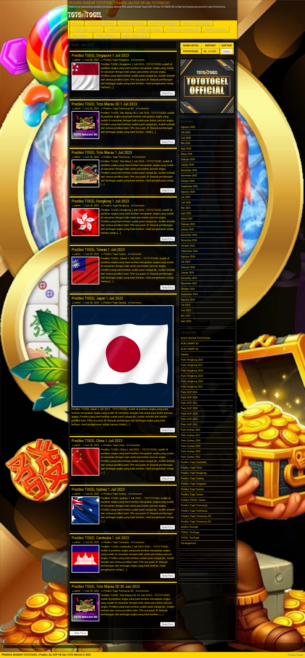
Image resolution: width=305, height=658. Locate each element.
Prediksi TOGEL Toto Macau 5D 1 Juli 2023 (104, 104)
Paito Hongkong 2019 (192, 376)
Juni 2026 (186, 138)
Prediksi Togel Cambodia (100, 23)
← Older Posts (78, 633)
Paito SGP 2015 (189, 392)
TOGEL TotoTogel (190, 532)
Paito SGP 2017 (189, 403)
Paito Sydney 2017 (190, 435)
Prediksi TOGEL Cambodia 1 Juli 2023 (100, 538)
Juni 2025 (186, 202)
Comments (139, 60)
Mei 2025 (185, 208)
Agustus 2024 (188, 256)
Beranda (77, 23)
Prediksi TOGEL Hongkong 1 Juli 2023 (100, 201)
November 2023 (189, 283)
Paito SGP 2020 (189, 419)
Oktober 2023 (188, 289)
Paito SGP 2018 (189, 408)
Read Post (167, 93)
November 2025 (189, 175)
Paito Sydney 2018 (190, 440)
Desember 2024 (189, 235)
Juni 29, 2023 (92, 591)
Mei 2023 (185, 315)
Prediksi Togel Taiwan (119, 29)
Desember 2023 (189, 278)
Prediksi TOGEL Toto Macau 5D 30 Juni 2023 (105, 586)
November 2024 (189, 240)
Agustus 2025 (188, 191)
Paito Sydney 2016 (190, 429)
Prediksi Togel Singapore (163, 23)
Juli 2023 (185, 305)
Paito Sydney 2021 (190, 457)
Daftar (226, 51)
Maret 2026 (186, 154)
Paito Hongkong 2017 (192, 365)
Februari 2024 (188, 267)
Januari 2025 (187, 229)
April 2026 (186, 148)
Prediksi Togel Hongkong (196, 23)
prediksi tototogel (189, 527)
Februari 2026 (188, 159)
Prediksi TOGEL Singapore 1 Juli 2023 (100, 55)
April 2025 (186, 213)
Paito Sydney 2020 (190, 451)
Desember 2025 (189, 170)
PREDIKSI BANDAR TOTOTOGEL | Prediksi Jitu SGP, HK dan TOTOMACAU (119, 3)
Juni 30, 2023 (92, 60)
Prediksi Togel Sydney (132, 23)
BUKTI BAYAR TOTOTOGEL (196, 338)
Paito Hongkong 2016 (192, 359)
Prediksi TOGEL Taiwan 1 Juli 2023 (98, 249)
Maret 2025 (186, 218)
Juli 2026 (185, 132)
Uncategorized (188, 543)
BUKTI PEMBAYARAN (135, 35)
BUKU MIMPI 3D (189, 343)
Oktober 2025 (188, 181)
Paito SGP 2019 (189, 413)
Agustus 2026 (188, 127)
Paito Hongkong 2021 (192, 386)
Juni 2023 (186, 310)
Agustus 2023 (188, 299)
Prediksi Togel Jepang (148, 29)
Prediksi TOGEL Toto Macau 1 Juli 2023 (101, 152)
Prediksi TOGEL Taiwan (193, 500)
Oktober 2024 (188, 245)
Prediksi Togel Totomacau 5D (182, 29)
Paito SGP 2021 (189, 424)
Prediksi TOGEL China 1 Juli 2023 (96, 441)
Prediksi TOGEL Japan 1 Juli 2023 (97, 298)
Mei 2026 (185, 143)
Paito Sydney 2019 (190, 446)
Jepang (184, 354)
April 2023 (186, 321)
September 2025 (189, 186)
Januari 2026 (187, 164)
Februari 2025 (188, 224)
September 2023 (189, 294)
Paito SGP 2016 (189, 397)
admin (77, 60)
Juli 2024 (185, 261)
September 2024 (189, 251)
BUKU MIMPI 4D (189, 349)
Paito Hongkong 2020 (192, 381)
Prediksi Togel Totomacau (86, 29)
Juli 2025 (185, 197)
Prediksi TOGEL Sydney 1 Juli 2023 (98, 489)
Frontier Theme (295, 655)
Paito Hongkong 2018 (192, 370)
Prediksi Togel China (215, 29)
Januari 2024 (187, 272)
